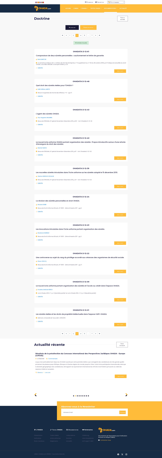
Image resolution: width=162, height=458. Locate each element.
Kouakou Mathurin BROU (45, 289)
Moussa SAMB (42, 204)
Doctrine (69, 438)
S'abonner (122, 412)
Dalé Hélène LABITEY (44, 89)
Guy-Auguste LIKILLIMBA (45, 117)
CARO (91, 441)
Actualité (123, 8)
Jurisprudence (70, 435)
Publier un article (88, 27)
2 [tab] (75, 395)
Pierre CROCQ (42, 261)
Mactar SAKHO (42, 148)
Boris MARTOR (42, 59)
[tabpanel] (81, 364)
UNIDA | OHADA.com (40, 454)
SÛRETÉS (40, 68)
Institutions (37, 438)
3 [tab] (77, 395)
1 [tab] (73, 395)
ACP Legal (85, 441)
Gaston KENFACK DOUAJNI (46, 176)
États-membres (39, 441)
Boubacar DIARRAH (43, 233)
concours (47, 372)
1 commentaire (52, 359)
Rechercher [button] (72, 27)
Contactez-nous (105, 440)
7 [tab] (84, 395)
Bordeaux (40, 372)
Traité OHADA (54, 435)
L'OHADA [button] (84, 8)
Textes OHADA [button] (95, 8)
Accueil (68, 8)
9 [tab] (88, 395)
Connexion (90, 2)
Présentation (38, 435)
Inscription (101, 2)
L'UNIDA (75, 8)
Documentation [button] (110, 8)
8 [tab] (86, 395)
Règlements (54, 441)
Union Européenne (88, 438)
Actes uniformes (55, 438)
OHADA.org (85, 435)
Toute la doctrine (122, 18)
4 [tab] (79, 395)
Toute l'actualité (122, 344)
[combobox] (116, 2)
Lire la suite (120, 71)
